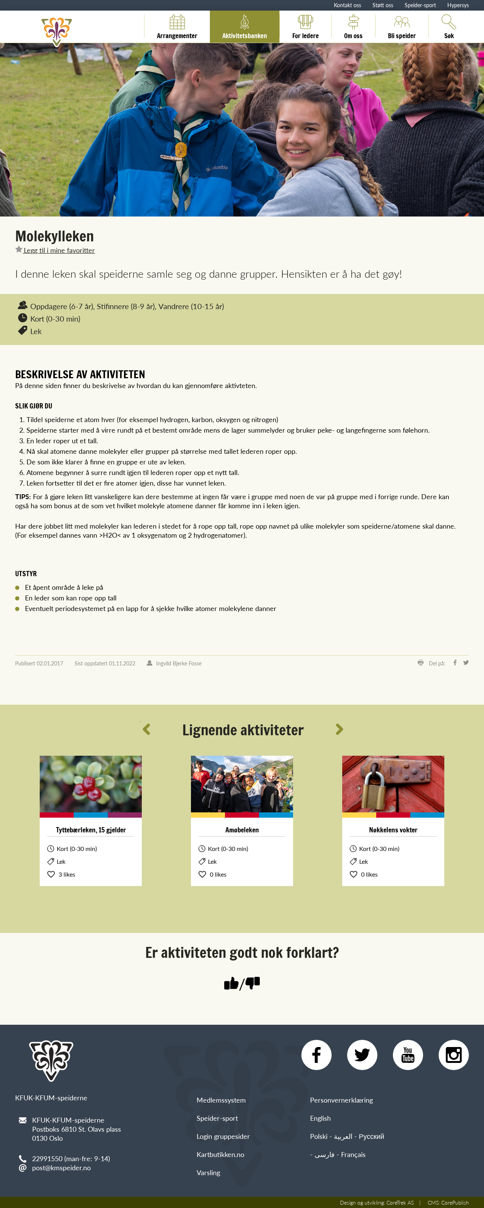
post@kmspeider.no (61, 1167)
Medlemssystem (221, 1099)
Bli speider (402, 34)
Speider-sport (420, 5)
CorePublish (455, 1202)
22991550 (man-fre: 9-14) (71, 1158)
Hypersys (458, 5)
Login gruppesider (223, 1136)
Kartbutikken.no (220, 1154)
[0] (252, 984)
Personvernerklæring (341, 1099)
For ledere (305, 34)
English (320, 1118)
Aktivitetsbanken (244, 34)
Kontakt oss (347, 5)
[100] (231, 984)
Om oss (353, 34)
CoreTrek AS (400, 1202)
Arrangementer (177, 34)
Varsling (208, 1172)
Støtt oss (382, 5)
